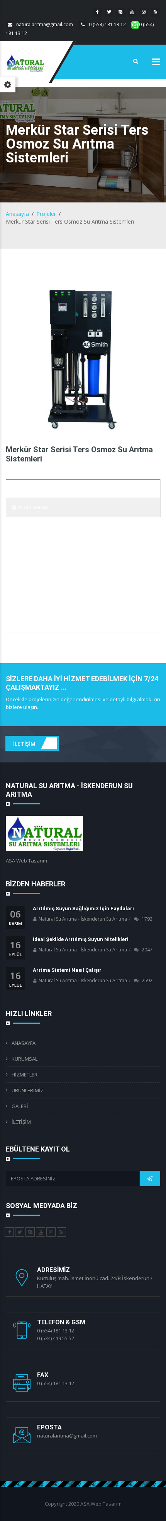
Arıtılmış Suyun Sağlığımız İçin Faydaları (83, 908)
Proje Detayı (33, 507)
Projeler (46, 213)
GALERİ (20, 1106)
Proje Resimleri (38, 488)
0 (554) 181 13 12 (107, 24)
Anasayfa (17, 213)
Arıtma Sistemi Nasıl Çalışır (67, 970)
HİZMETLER (24, 1074)
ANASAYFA (24, 1043)
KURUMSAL (24, 1058)
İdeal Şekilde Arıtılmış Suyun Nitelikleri (81, 939)
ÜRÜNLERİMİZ (28, 1090)
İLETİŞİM (25, 743)
